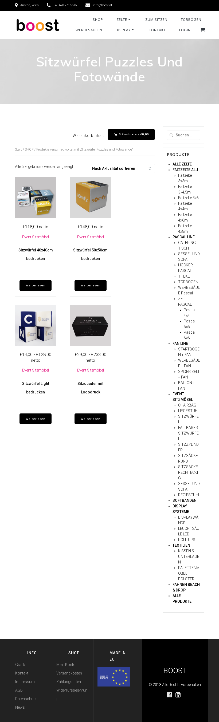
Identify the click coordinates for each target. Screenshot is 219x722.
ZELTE (121, 19)
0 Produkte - (133, 134)
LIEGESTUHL (189, 411)
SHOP (98, 19)
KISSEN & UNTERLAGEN (188, 556)
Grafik (20, 664)
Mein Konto (66, 664)
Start (18, 149)
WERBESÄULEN (89, 29)
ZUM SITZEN (156, 19)
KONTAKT (157, 29)
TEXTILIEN (181, 545)
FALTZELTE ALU (185, 170)
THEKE (184, 276)
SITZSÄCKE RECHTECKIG (188, 472)
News (20, 707)
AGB (19, 690)
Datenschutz (25, 699)
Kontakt (21, 673)
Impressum (25, 682)
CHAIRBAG (187, 405)
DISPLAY (123, 29)
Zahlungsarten (68, 682)
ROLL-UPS (186, 540)
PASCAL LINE (184, 237)
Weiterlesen (35, 285)
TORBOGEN (188, 282)
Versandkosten (69, 673)
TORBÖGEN (191, 19)
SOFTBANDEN (185, 500)
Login (185, 29)
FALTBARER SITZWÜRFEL (188, 433)
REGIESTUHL (189, 495)
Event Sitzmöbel (35, 237)
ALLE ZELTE (182, 164)
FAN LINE (180, 343)
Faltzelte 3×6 (188, 198)
